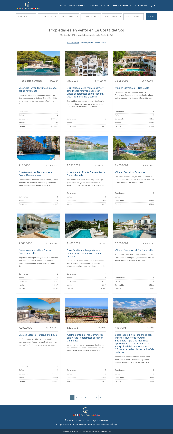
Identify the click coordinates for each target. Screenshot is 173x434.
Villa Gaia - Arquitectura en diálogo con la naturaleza (38, 89)
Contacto (141, 5)
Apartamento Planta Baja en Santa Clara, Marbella (86, 174)
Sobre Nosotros (122, 5)
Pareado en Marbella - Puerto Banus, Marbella (35, 252)
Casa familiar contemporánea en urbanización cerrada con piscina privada (84, 253)
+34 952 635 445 (75, 420)
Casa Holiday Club (99, 5)
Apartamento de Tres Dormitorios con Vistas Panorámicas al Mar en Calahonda (85, 337)
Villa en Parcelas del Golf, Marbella (134, 250)
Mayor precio (100, 42)
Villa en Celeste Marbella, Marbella (38, 335)
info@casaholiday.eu (99, 420)
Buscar (151, 16)
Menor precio (87, 42)
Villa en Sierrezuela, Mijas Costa (132, 88)
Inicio (63, 5)
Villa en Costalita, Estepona (130, 172)
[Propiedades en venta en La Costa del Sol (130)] (101, 397)
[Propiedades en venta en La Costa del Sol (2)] (97, 397)
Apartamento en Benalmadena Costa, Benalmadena (35, 174)
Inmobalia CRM (105, 431)
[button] (153, 5)
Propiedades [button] (76, 5)
